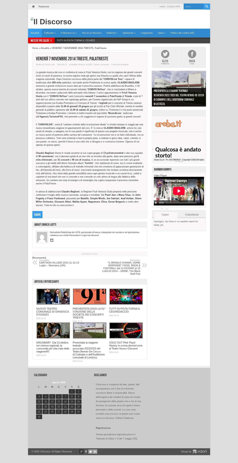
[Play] (156, 202)
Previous (149, 89)
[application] (179, 191)
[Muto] (162, 208)
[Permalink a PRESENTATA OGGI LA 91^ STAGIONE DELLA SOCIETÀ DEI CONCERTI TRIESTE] (89, 303)
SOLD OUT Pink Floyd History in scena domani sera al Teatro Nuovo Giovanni (125, 345)
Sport (161, 33)
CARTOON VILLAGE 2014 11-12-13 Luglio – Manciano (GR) (59, 263)
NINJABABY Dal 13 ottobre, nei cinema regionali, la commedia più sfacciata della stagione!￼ (52, 347)
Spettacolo (129, 33)
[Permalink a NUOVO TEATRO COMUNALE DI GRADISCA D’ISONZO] (53, 303)
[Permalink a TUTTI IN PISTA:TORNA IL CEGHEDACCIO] (126, 303)
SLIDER (89, 64)
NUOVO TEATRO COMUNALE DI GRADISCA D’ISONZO (52, 311)
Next (208, 89)
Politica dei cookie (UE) (182, 33)
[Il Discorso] (51, 21)
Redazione (44, 6)
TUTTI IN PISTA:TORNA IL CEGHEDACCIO (79, 40)
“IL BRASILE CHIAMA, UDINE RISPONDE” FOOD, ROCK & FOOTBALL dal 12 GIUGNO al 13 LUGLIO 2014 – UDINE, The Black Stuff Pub (121, 267)
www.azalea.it (67, 205)
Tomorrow (192, 215)
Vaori (200, 451)
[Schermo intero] (166, 208)
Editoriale (50, 33)
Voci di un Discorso (91, 33)
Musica (81, 64)
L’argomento (147, 33)
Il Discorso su (69, 33)
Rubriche (112, 33)
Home (33, 6)
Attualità (35, 33)
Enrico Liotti (50, 64)
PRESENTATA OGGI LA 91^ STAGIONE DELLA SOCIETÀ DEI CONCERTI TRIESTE (89, 313)
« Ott (38, 421)
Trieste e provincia (101, 64)
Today (165, 215)
